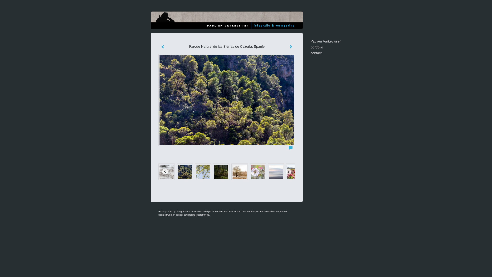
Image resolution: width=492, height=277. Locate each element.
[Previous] (165, 171)
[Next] (288, 171)
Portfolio (317, 47)
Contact (316, 52)
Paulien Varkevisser (326, 41)
